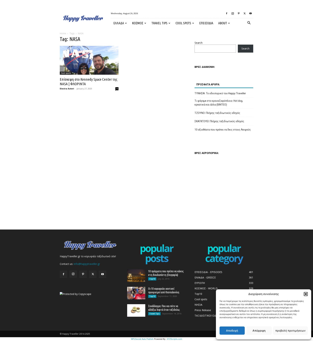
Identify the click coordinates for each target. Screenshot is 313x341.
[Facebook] (226, 13)
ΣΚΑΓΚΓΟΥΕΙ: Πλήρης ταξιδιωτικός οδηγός (219, 121)
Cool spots (183, 23)
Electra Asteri (67, 88)
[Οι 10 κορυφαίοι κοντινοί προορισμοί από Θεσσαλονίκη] (136, 293)
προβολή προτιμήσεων (290, 330)
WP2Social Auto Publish (142, 339)
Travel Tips (159, 23)
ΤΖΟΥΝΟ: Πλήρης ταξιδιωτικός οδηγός (217, 112)
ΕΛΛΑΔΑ (118, 23)
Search (199, 42)
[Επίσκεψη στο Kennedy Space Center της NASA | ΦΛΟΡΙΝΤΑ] (89, 60)
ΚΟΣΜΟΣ (137, 23)
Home (63, 33)
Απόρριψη (259, 330)
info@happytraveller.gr (87, 264)
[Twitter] (244, 13)
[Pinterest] (238, 13)
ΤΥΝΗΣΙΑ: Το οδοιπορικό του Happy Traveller (220, 93)
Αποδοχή (232, 330)
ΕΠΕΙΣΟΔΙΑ (206, 23)
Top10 (152, 279)
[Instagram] (232, 13)
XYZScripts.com (174, 339)
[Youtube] (250, 13)
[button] (306, 294)
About (222, 23)
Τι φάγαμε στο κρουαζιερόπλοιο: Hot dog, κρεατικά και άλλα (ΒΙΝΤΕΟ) (219, 102)
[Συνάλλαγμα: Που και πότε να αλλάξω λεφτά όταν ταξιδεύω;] (136, 310)
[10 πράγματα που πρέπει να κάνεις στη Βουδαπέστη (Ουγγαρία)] (136, 275)
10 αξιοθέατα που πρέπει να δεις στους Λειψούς (223, 129)
